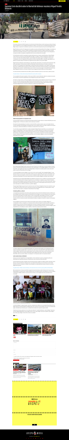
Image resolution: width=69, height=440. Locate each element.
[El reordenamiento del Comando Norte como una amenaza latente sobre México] (34, 329)
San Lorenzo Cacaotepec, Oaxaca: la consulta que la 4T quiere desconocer (19, 372)
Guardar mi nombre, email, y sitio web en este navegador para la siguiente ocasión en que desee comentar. (28, 356)
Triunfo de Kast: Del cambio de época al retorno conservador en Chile (48, 335)
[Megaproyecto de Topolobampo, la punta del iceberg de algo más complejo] (34, 367)
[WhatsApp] (25, 41)
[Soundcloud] (33, 438)
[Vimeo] (40, 438)
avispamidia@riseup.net (36, 436)
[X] (21, 41)
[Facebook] (20, 41)
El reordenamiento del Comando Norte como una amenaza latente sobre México (34, 335)
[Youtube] (43, 438)
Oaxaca (16, 315)
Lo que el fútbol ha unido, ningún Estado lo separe (19, 335)
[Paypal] (31, 438)
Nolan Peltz (7, 10)
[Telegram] (36, 438)
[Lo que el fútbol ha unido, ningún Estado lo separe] (20, 329)
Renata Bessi (15, 373)
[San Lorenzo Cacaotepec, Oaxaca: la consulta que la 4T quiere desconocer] (19, 367)
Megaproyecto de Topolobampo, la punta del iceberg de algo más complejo (33, 372)
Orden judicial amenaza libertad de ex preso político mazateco (30, 73)
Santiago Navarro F (30, 374)
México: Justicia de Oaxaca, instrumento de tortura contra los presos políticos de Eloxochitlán (36, 267)
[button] (68, 1)
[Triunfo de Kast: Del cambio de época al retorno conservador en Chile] (49, 329)
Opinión (6, 4)
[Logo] (6, 1)
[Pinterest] (23, 41)
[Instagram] (29, 438)
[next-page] (14, 337)
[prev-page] (13, 337)
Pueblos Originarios (15, 370)
